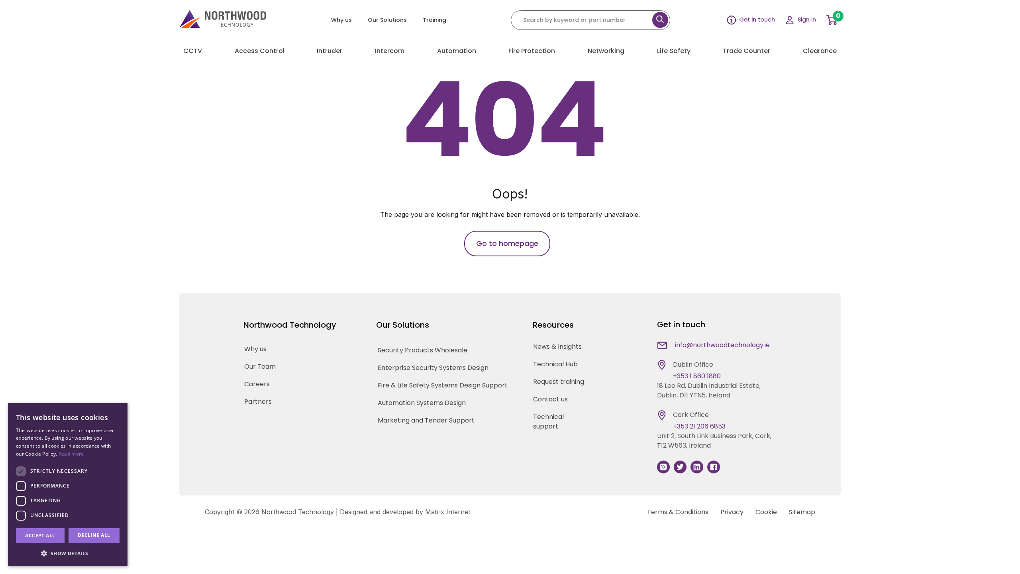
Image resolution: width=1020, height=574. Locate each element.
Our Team (260, 366)
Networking (606, 50)
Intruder (329, 50)
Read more (71, 453)
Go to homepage (507, 243)
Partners (258, 401)
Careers (257, 384)
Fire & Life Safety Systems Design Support (443, 385)
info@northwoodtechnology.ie (722, 345)
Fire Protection (531, 50)
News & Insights (557, 346)
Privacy (731, 512)
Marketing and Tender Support (426, 420)
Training (434, 20)
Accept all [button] (40, 535)
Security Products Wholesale (422, 350)
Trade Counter (746, 50)
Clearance (820, 50)
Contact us (550, 399)
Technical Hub (555, 364)
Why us (341, 20)
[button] (68, 553)
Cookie (766, 512)
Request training (558, 381)
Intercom (389, 50)
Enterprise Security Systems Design (433, 367)
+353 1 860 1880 (697, 376)
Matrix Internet (447, 512)
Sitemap (802, 512)
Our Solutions (387, 20)
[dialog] (68, 484)
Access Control (259, 50)
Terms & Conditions (677, 512)
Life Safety (673, 50)
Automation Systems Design (422, 402)
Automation (456, 50)
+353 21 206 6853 (699, 426)
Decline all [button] (94, 535)
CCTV (192, 50)
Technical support (548, 421)
